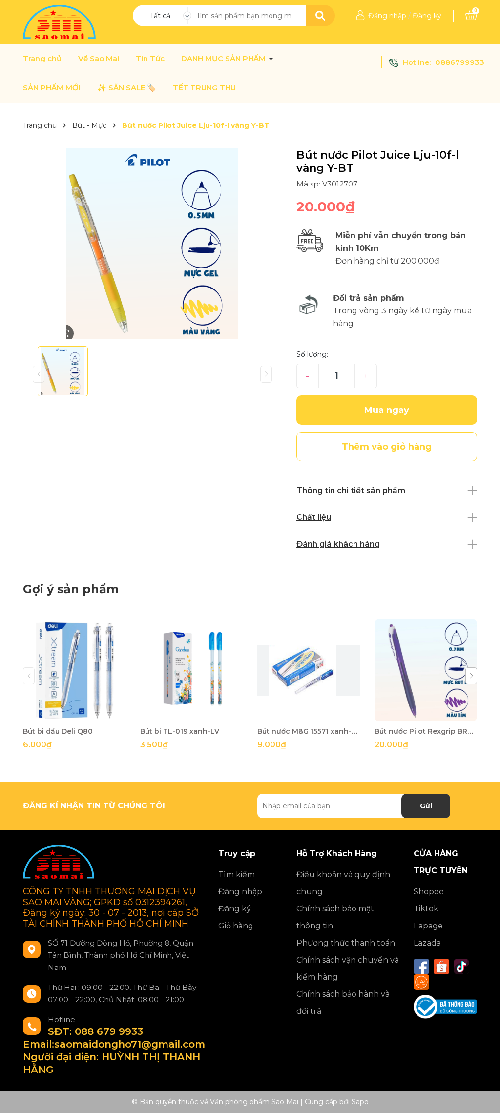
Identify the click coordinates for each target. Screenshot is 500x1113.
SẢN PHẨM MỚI (52, 87)
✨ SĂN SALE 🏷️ (126, 87)
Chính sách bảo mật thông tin (335, 917)
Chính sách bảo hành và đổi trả (343, 1002)
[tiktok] (461, 966)
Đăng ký (427, 15)
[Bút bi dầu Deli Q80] (74, 670)
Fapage (428, 925)
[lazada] (421, 982)
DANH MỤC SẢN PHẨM (224, 58)
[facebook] (421, 966)
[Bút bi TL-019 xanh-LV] (191, 670)
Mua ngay (386, 410)
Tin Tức (150, 58)
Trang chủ (42, 58)
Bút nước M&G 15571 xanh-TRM (308, 731)
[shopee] (441, 966)
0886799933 (459, 62)
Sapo (360, 1101)
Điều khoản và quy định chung (343, 883)
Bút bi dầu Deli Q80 (58, 731)
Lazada (427, 943)
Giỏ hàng (235, 925)
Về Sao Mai (98, 58)
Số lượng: (312, 354)
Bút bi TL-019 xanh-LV (179, 731)
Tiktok (426, 908)
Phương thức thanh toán (345, 943)
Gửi (426, 806)
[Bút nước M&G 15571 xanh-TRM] (308, 670)
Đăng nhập (387, 15)
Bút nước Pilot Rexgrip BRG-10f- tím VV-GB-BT (426, 731)
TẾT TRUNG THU (204, 87)
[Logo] (60, 21)
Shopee (429, 891)
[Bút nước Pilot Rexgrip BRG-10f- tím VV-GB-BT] (426, 670)
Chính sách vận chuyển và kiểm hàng (347, 968)
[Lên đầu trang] (483, 1096)
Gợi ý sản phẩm (71, 589)
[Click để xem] (152, 243)
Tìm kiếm (236, 874)
